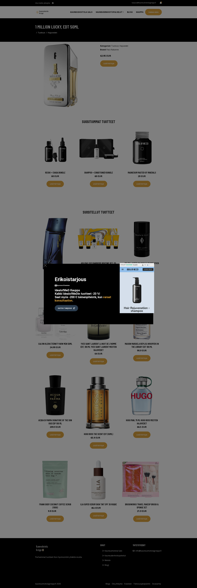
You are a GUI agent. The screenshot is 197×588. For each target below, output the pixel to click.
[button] (66, 308)
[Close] (45, 265)
